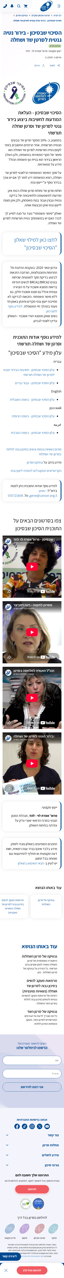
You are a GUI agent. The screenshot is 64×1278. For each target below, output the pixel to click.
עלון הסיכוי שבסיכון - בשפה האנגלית (32, 399)
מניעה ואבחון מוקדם (41, 15)
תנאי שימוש (39, 1256)
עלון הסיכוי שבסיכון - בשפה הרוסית (33, 416)
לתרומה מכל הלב (32, 1270)
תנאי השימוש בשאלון (31, 863)
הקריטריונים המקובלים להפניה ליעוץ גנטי (36, 470)
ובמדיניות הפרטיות (27, 1256)
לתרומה (32, 1189)
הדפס (37, 65)
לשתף (53, 65)
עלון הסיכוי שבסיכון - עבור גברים (35, 383)
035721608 (15, 495)
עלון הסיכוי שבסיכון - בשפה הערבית (33, 432)
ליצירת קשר (9, 1256)
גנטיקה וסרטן (22, 15)
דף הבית (57, 15)
